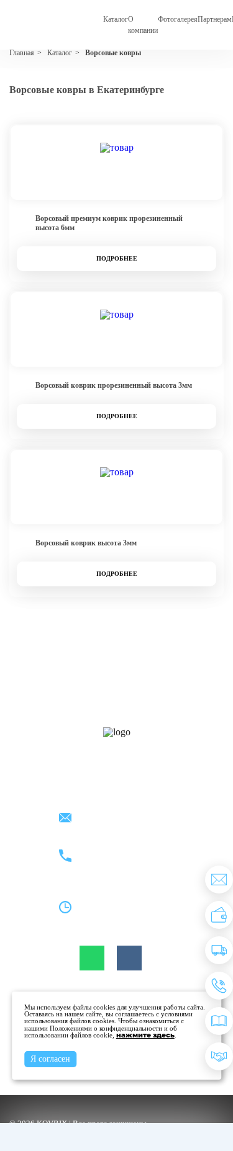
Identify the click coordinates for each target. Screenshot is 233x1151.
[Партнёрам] (219, 1056)
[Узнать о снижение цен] (219, 879)
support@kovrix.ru (112, 818)
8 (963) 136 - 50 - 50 (115, 863)
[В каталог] (219, 1021)
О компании (143, 25)
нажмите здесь (145, 1035)
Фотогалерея (178, 19)
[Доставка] (219, 950)
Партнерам (215, 19)
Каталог (115, 19)
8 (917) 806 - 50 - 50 (115, 849)
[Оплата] (219, 915)
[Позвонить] (219, 986)
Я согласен (50, 1059)
